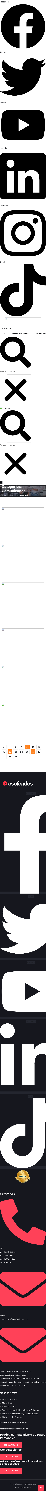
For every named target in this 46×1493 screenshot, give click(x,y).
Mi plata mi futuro (10, 1399)
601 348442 (5, 1262)
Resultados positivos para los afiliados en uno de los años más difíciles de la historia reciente (23, 685)
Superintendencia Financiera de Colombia (20, 1410)
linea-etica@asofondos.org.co (13, 1375)
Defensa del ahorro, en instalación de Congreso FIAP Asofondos (23, 564)
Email (2, 1315)
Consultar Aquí (11, 1445)
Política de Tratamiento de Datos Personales (22, 1436)
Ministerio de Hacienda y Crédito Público (20, 1413)
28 (10, 756)
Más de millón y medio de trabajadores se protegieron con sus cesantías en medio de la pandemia (23, 722)
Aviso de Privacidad (23, 1487)
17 (33, 747)
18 (39, 747)
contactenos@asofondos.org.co (14, 1319)
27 (4, 756)
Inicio (2, 333)
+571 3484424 (6, 1255)
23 (27, 752)
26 (39, 752)
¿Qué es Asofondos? (20, 333)
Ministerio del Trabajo (12, 1417)
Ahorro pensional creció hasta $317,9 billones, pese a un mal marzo (23, 648)
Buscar (3, 371)
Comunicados (23, 537)
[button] (15, 353)
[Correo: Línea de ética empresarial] (23, 1366)
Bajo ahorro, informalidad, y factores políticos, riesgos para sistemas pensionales (23, 526)
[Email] (23, 1311)
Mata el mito (7, 1403)
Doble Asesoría (9, 1406)
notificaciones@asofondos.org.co (14, 1429)
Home (4, 495)
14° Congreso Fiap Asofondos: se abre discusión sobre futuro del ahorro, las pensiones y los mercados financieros (23, 606)
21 (16, 752)
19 (4, 752)
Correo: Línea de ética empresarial (15, 1371)
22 (21, 752)
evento (12, 495)
